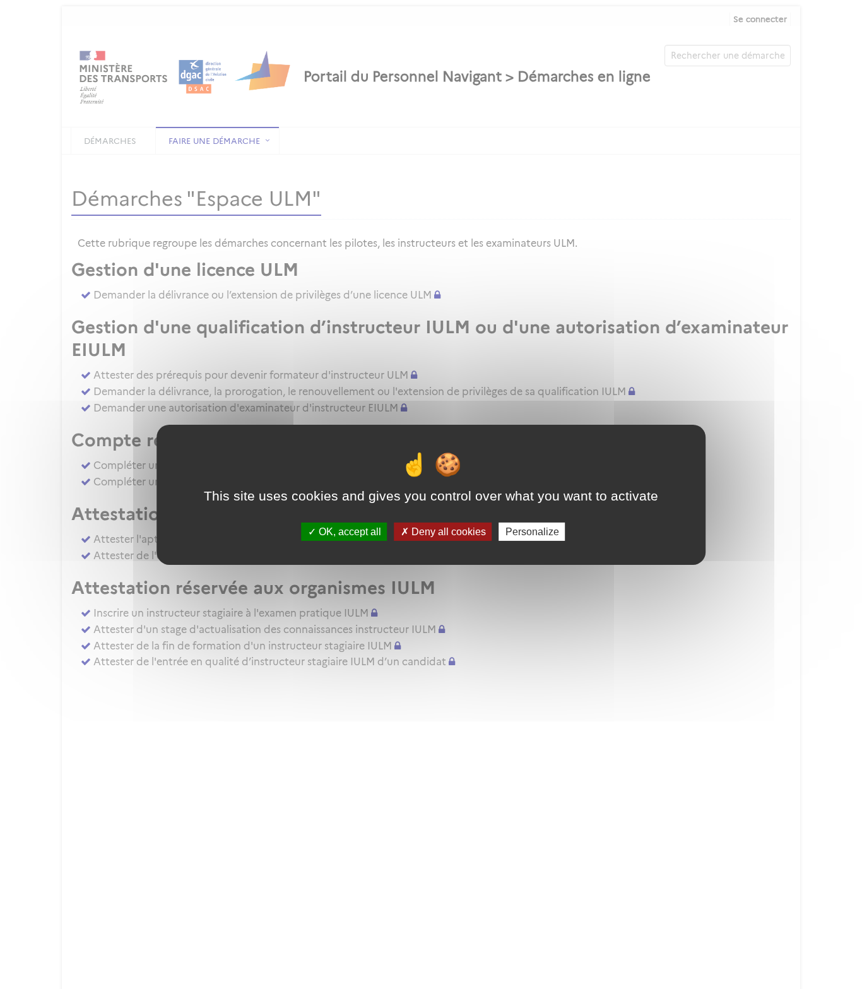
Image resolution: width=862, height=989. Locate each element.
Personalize (532, 531)
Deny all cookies (447, 531)
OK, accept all (348, 531)
